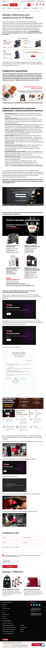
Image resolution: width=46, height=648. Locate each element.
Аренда (3, 606)
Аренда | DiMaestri (12, 11)
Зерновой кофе (35, 8)
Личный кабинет (23, 627)
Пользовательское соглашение (8, 629)
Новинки (9, 8)
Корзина (22, 629)
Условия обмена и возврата (8, 631)
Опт (3, 610)
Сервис (21, 631)
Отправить (10, 566)
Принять (37, 644)
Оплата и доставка (6, 608)
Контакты (4, 616)
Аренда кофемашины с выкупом (10, 589)
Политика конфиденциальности (8, 627)
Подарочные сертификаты (7, 633)
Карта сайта (4, 618)
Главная (4, 11)
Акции (3, 8)
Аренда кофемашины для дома (32, 589)
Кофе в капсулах (17, 8)
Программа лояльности (7, 623)
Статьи (3, 612)
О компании (4, 604)
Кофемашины (26, 8)
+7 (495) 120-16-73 (40, 1)
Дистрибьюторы (5, 614)
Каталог (4, 1)
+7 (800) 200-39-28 (30, 1)
